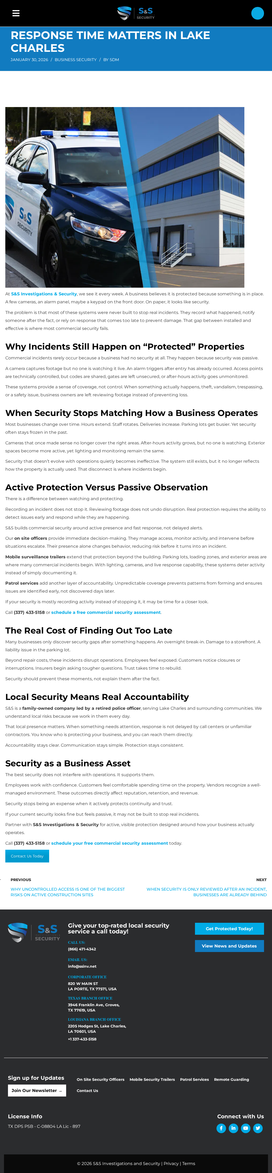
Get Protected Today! (229, 928)
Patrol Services (194, 1079)
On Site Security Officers (100, 1079)
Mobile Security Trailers (152, 1079)
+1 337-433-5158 (82, 1039)
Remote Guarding (231, 1079)
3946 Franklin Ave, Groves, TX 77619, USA (94, 1007)
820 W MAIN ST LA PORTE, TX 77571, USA (92, 986)
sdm (114, 59)
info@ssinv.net (82, 966)
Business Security (76, 59)
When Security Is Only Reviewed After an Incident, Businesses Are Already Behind (207, 892)
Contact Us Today (27, 856)
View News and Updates (229, 946)
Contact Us (87, 1090)
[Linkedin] (233, 1128)
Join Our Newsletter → (37, 1090)
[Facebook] (221, 1128)
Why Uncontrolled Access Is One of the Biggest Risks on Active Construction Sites (68, 892)
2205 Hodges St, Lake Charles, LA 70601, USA (97, 1029)
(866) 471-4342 (82, 949)
